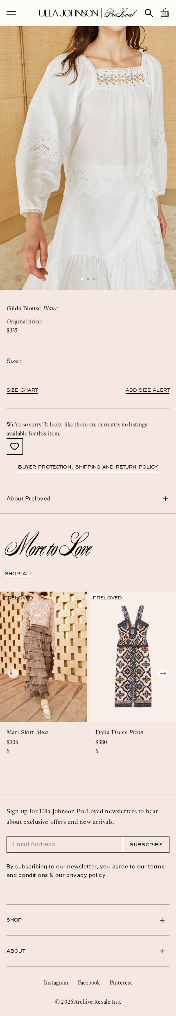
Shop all (19, 573)
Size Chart (22, 390)
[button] (82, 279)
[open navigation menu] (11, 13)
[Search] (149, 13)
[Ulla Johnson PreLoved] (88, 13)
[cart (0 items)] (164, 12)
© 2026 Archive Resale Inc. (88, 1001)
